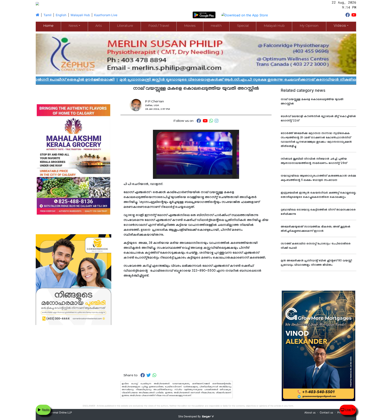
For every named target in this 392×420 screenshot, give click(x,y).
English (61, 15)
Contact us (326, 412)
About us (310, 412)
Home (48, 25)
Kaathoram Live (105, 15)
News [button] (73, 25)
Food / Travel (158, 25)
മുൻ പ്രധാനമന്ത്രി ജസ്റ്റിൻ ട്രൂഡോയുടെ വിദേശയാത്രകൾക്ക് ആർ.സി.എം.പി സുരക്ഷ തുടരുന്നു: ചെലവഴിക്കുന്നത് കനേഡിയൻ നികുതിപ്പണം (205, 80)
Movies (190, 25)
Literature (125, 25)
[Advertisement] (196, 326)
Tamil (47, 15)
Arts (98, 25)
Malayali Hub (80, 15)
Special (243, 25)
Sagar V (208, 416)
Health (216, 25)
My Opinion (309, 25)
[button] (341, 26)
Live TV (349, 409)
